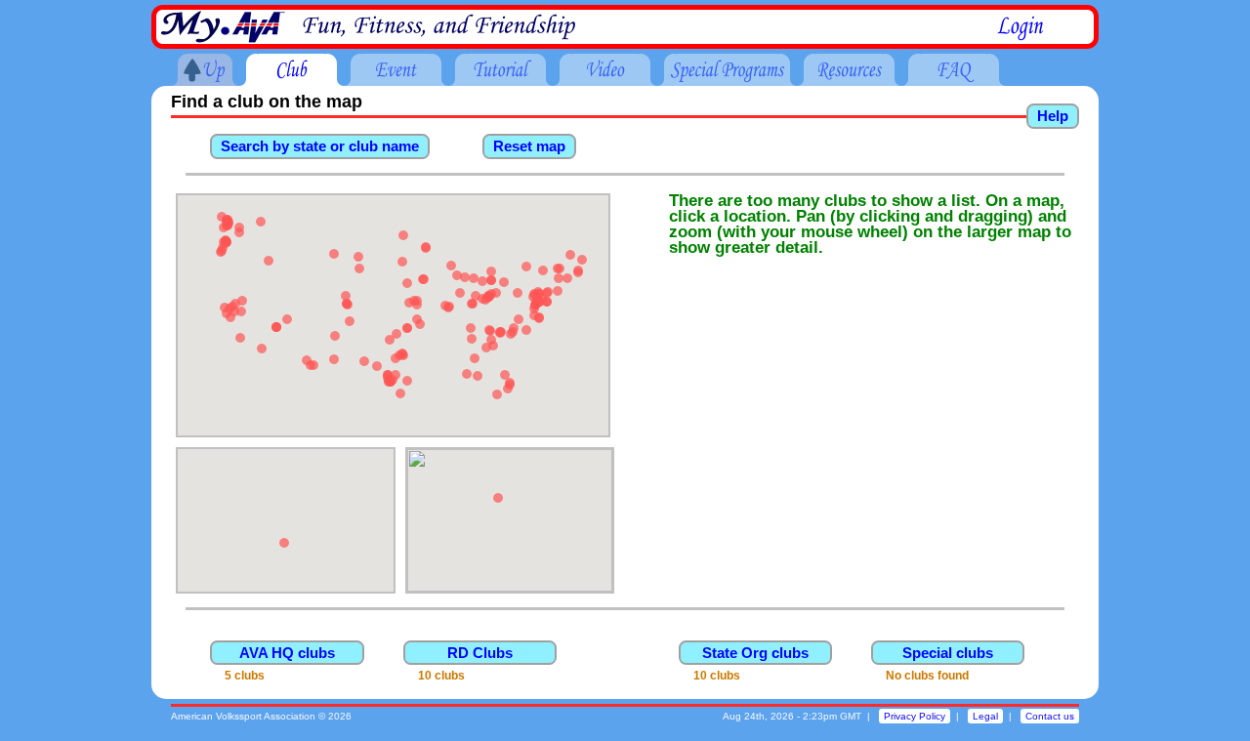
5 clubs (245, 675)
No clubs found (927, 675)
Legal (985, 716)
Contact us (1049, 716)
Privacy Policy (914, 716)
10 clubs (441, 675)
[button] (261, 221)
